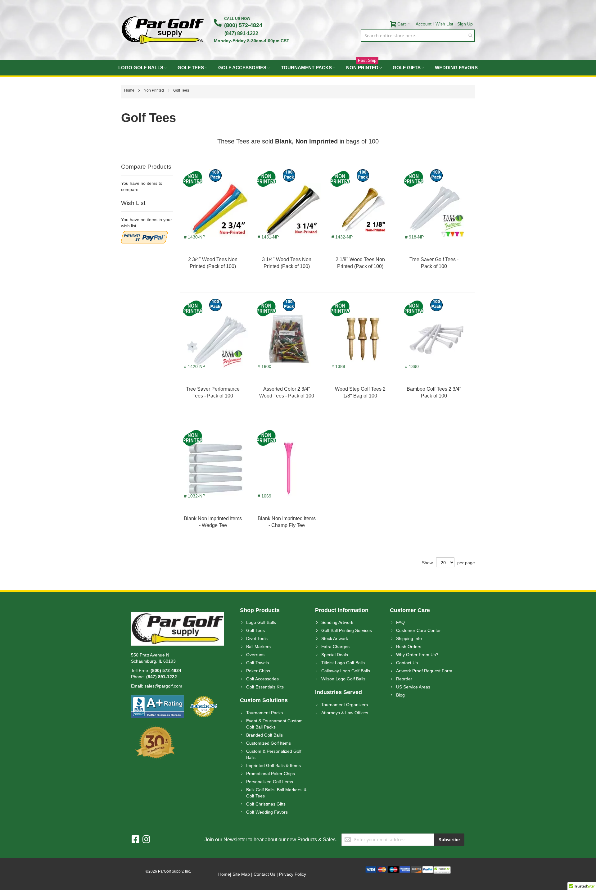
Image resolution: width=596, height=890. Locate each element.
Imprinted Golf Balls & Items (273, 765)
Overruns (255, 654)
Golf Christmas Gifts (266, 803)
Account (423, 23)
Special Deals (334, 654)
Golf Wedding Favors (267, 812)
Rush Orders (408, 646)
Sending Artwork (337, 622)
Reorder (404, 678)
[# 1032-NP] (215, 507)
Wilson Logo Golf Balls (343, 678)
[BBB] (157, 698)
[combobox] (418, 36)
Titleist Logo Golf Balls (343, 662)
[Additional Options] (144, 234)
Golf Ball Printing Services (346, 630)
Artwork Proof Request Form (424, 670)
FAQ (400, 622)
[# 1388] (363, 377)
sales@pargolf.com (163, 685)
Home (129, 90)
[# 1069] (289, 507)
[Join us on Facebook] (137, 839)
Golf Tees (255, 630)
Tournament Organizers (344, 704)
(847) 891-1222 (241, 33)
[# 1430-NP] (215, 248)
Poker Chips (258, 670)
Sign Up (465, 23)
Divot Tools (257, 638)
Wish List (444, 23)
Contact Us (407, 662)
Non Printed (154, 90)
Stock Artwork (334, 638)
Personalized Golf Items (269, 781)
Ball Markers (258, 646)
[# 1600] (289, 377)
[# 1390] (436, 377)
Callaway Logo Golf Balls (345, 670)
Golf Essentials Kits (265, 686)
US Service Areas (413, 686)
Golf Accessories (262, 678)
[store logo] (163, 30)
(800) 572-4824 (243, 25)
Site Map (241, 874)
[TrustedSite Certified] (442, 869)
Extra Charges (335, 646)
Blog (400, 694)
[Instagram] (146, 839)
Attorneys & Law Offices (344, 712)
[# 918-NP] (436, 248)
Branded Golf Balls (264, 735)
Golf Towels (257, 662)
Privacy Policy (292, 874)
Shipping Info (409, 638)
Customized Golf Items (268, 743)
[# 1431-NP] (289, 248)
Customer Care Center (418, 630)
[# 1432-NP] (363, 248)
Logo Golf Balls (261, 622)
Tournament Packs (264, 712)
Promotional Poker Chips (270, 773)
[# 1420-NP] (215, 377)
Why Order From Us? (417, 654)
